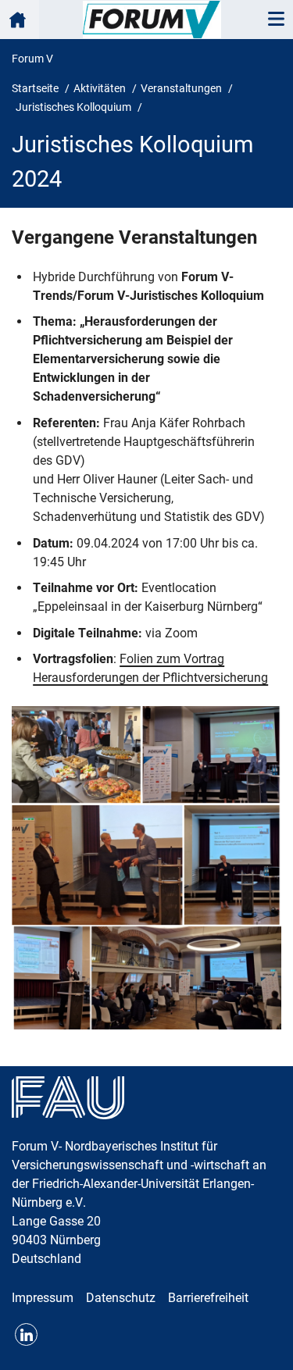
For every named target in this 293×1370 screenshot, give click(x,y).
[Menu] (276, 19)
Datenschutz (120, 1297)
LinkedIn (26, 1334)
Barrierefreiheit (208, 1297)
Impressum (42, 1297)
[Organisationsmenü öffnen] (19, 19)
